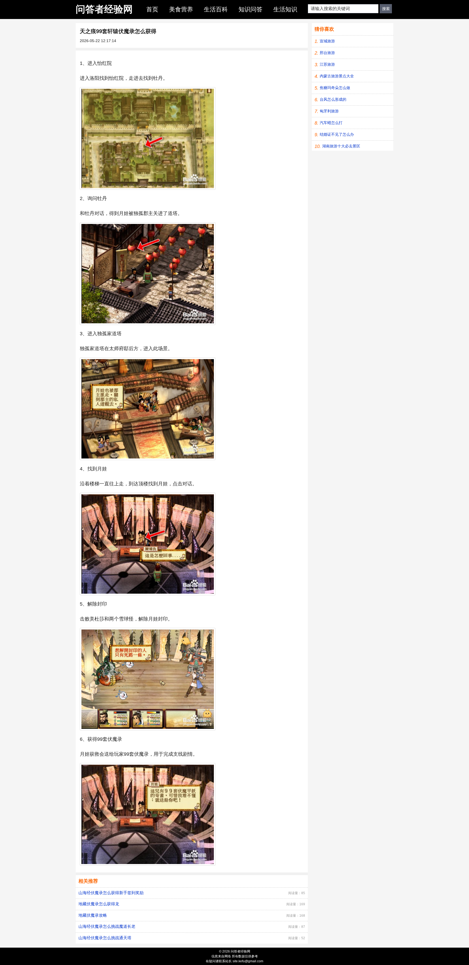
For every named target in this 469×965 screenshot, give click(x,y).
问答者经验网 (104, 9)
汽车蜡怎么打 (331, 123)
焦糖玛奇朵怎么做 (335, 88)
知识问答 (250, 9)
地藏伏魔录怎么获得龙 (98, 903)
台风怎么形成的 (333, 99)
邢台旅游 (327, 52)
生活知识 (285, 9)
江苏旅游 (327, 64)
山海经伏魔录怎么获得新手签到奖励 (111, 892)
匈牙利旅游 (329, 111)
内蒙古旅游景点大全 (337, 76)
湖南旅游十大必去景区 (341, 146)
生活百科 (216, 9)
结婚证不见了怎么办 (337, 134)
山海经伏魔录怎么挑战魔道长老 (106, 926)
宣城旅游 (327, 41)
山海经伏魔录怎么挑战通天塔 (104, 937)
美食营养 (181, 9)
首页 (152, 9)
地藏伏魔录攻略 (92, 915)
